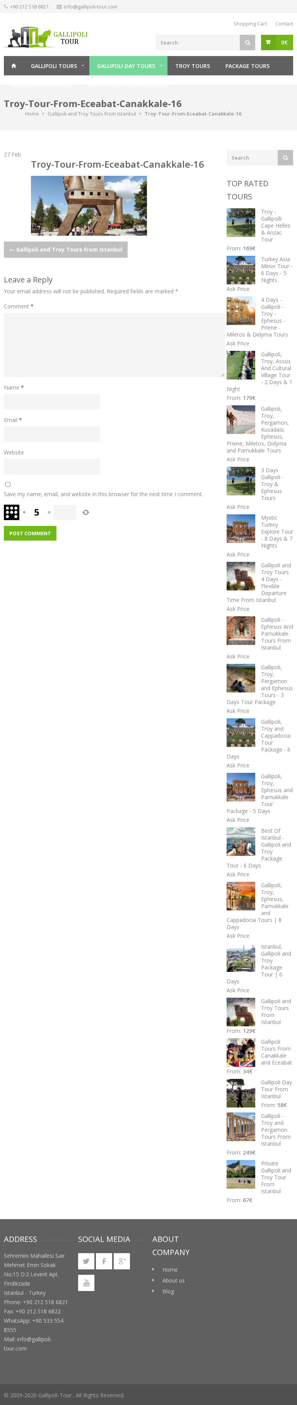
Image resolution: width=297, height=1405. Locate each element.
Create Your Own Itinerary (127, 85)
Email (13, 420)
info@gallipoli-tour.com (91, 6)
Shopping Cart (250, 23)
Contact (284, 23)
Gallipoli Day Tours (126, 66)
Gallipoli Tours (54, 66)
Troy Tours (192, 66)
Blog (168, 1291)
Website (14, 452)
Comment (19, 306)
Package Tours (247, 66)
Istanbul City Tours (42, 85)
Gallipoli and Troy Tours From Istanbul (92, 113)
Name (14, 387)
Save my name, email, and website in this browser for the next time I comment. (103, 494)
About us (173, 1280)
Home (13, 65)
